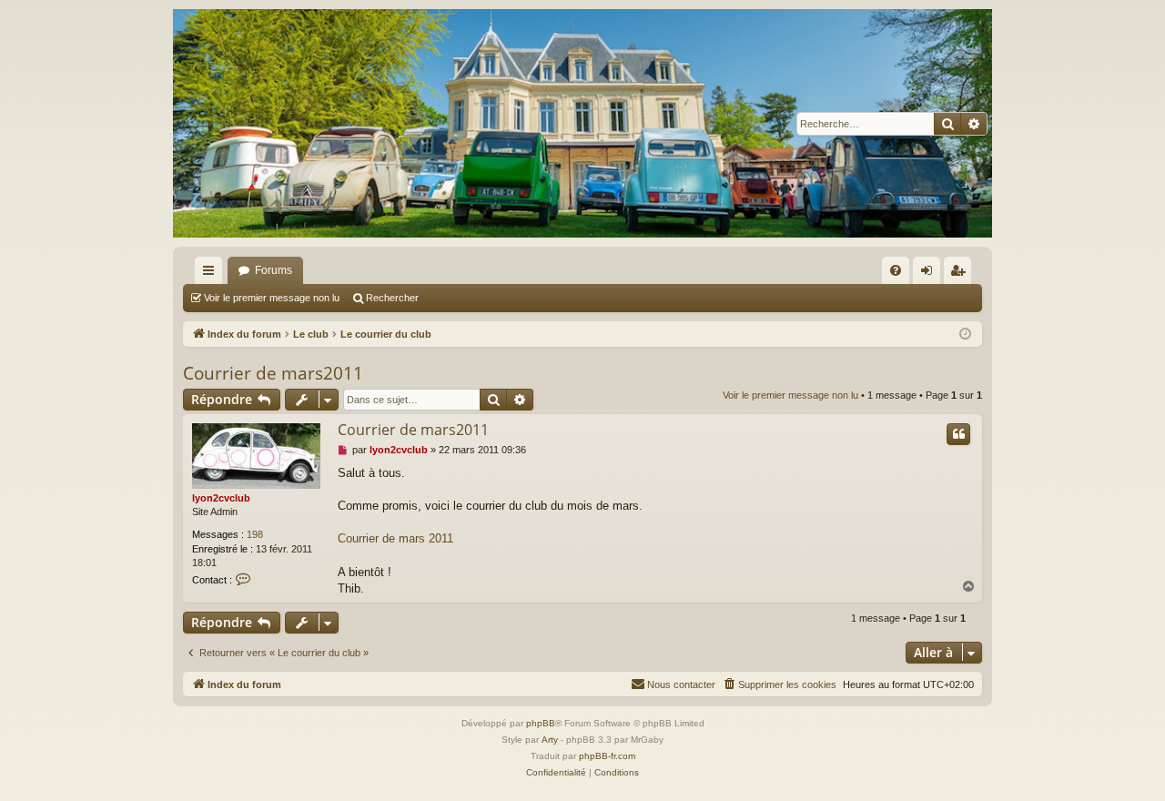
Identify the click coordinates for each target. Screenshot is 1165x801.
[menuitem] (895, 270)
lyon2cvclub (221, 497)
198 (255, 534)
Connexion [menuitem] (930, 274)
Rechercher (392, 297)
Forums (273, 270)
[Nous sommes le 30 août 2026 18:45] (965, 334)
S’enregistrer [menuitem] (961, 274)
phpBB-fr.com (607, 756)
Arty (550, 740)
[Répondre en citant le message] (958, 434)
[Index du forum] (582, 123)
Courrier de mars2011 (273, 373)
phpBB (540, 723)
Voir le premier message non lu (271, 297)
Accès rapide (212, 274)
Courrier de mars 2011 (395, 538)
